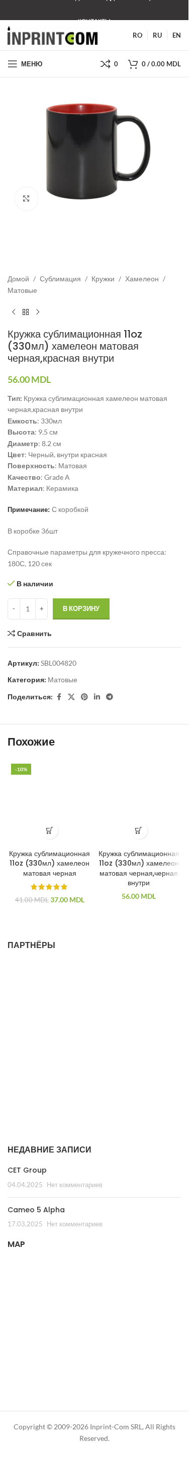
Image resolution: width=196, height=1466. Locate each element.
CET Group (27, 1170)
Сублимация (60, 278)
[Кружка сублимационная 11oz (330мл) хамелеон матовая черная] (50, 802)
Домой (18, 278)
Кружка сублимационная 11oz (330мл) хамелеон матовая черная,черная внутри (139, 868)
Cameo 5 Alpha (36, 1210)
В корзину (81, 608)
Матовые (22, 290)
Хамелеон (142, 278)
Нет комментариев (75, 1185)
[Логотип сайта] (52, 34)
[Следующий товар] (38, 312)
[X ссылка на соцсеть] (71, 697)
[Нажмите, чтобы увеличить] (26, 198)
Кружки (103, 278)
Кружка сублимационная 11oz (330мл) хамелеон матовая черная (49, 863)
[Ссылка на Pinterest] (84, 697)
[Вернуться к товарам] (26, 312)
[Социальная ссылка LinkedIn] (97, 697)
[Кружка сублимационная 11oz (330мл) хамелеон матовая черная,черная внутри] (139, 802)
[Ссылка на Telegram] (109, 697)
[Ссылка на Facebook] (59, 697)
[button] (49, 830)
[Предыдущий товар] (14, 312)
